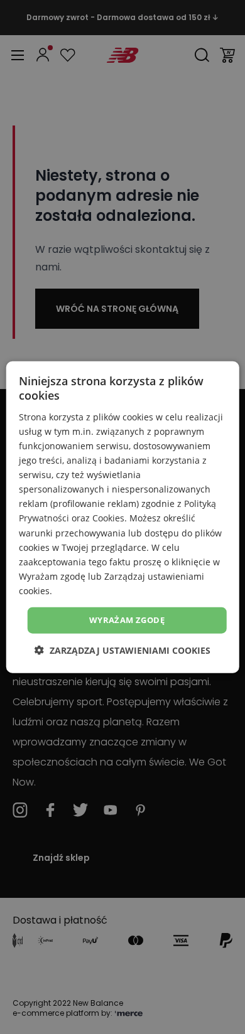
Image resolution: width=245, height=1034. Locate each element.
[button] (122, 649)
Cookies (108, 518)
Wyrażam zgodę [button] (127, 620)
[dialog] (122, 517)
